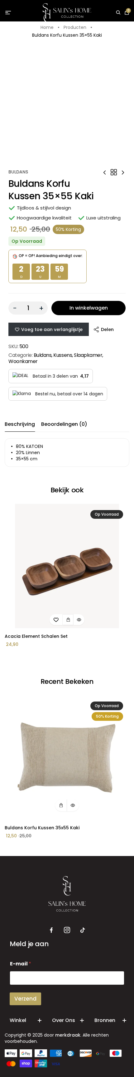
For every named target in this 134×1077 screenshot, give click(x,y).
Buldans (18, 172)
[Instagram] (67, 930)
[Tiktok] (82, 930)
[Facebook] (51, 930)
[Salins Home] (67, 13)
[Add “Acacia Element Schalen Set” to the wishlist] (56, 619)
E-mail (20, 964)
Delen (107, 329)
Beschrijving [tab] (20, 424)
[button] (68, 619)
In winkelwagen (88, 307)
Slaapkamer (88, 355)
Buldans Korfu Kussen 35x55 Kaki (42, 828)
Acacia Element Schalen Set (36, 636)
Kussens (62, 355)
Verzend (25, 998)
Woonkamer (23, 361)
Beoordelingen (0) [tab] (64, 424)
